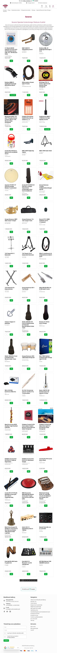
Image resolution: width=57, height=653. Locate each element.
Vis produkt (47, 129)
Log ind (32, 630)
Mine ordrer (33, 626)
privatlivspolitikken (11, 637)
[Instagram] (10, 611)
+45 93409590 (9, 605)
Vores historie (34, 603)
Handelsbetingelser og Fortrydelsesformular (40, 611)
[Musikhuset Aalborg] (5, 6)
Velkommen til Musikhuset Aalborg (38, 599)
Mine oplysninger (34, 628)
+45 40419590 (16, 605)
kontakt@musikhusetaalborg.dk (13, 609)
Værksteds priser (34, 610)
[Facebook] (4, 611)
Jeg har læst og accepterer (12, 637)
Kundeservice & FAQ (35, 613)
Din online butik (34, 618)
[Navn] (15, 627)
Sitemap (32, 620)
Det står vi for (33, 601)
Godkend (6, 640)
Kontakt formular (34, 615)
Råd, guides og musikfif (36, 608)
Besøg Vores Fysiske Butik (36, 605)
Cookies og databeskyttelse (37, 617)
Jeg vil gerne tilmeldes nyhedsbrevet (15, 633)
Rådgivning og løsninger (36, 606)
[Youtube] (7, 611)
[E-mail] (15, 630)
